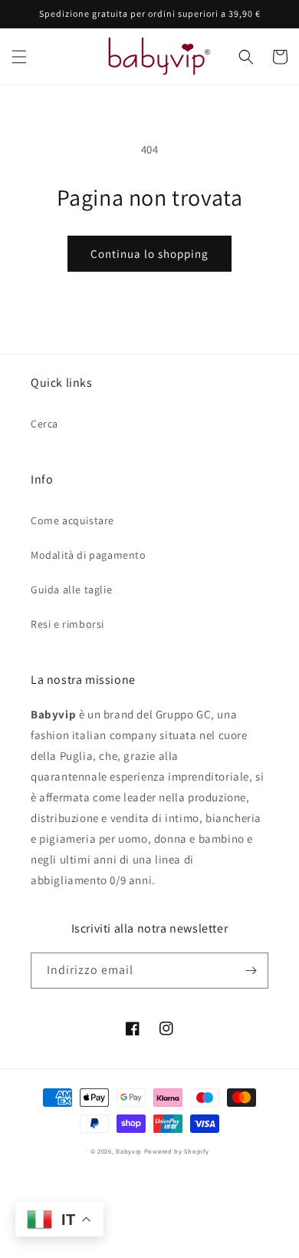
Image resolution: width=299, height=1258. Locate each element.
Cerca (44, 424)
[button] (19, 57)
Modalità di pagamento (88, 555)
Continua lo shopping (149, 253)
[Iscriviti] (251, 971)
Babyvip (129, 1151)
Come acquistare (72, 520)
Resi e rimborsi (67, 624)
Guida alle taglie (71, 589)
